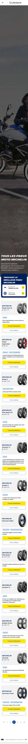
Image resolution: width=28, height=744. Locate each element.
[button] (14, 287)
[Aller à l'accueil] (15, 2)
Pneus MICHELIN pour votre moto (14, 739)
